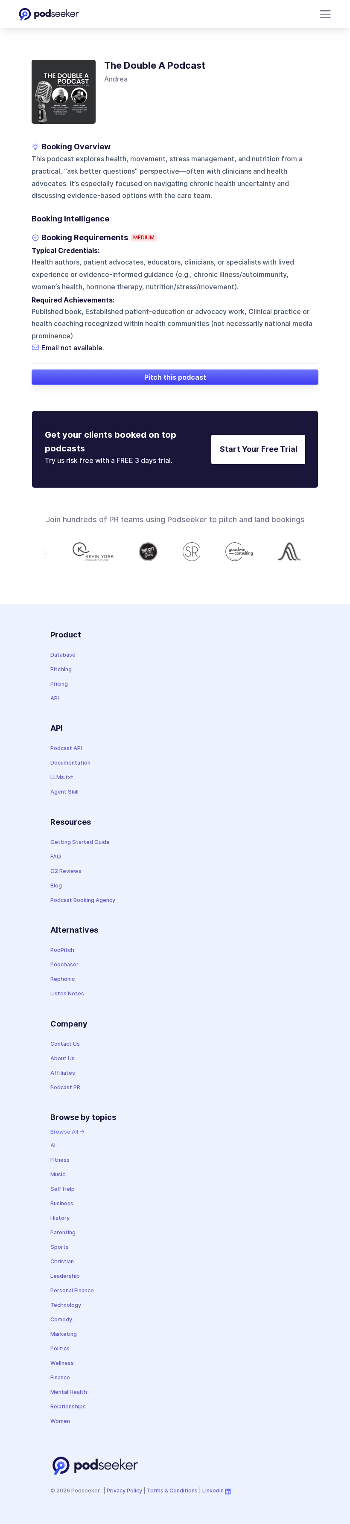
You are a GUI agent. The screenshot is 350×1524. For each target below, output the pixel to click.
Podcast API (66, 748)
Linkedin (213, 1490)
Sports (59, 1247)
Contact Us (65, 1044)
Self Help (62, 1189)
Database (63, 654)
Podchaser (64, 964)
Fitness (60, 1160)
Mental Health (68, 1392)
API (54, 698)
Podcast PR (65, 1087)
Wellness (62, 1363)
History (60, 1218)
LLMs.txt (61, 777)
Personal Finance (72, 1290)
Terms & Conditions (172, 1490)
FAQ (55, 856)
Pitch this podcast (175, 377)
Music (57, 1174)
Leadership (65, 1276)
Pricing (59, 684)
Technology (65, 1305)
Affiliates (62, 1073)
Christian (62, 1261)
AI (52, 1145)
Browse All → (67, 1131)
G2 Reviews (66, 871)
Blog (56, 885)
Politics (60, 1348)
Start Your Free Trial (259, 449)
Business (61, 1203)
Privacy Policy (124, 1490)
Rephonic (62, 979)
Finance (60, 1377)
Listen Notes (67, 993)
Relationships (68, 1406)
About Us (62, 1058)
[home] (49, 14)
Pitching (61, 669)
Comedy (61, 1319)
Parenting (63, 1232)
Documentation (70, 762)
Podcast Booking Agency (82, 900)
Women (60, 1421)
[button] (323, 14)
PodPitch (62, 950)
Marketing (63, 1334)
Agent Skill (64, 791)
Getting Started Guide (80, 842)
